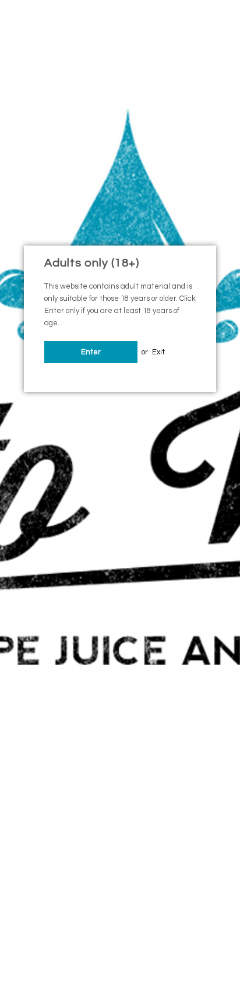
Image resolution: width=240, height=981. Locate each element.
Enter (91, 352)
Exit (158, 352)
